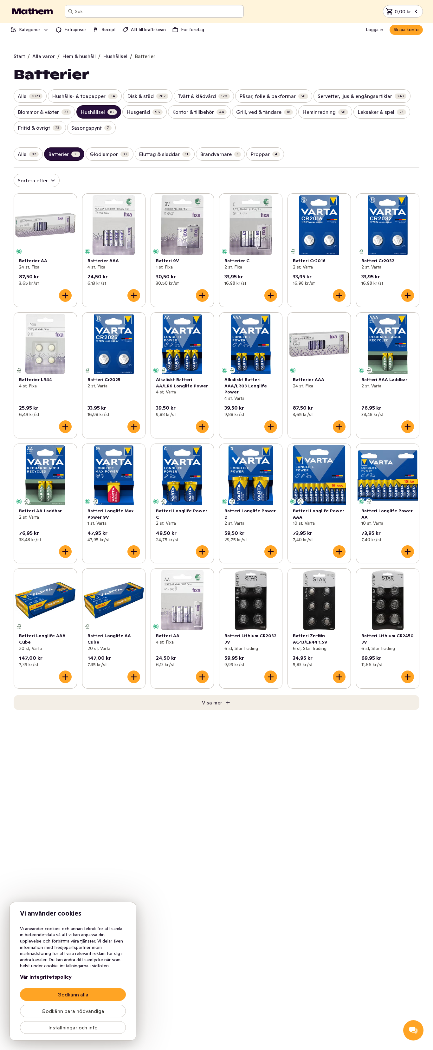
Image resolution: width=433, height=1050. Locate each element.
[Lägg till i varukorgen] (65, 295)
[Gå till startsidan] (32, 11)
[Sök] (71, 11)
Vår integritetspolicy (46, 977)
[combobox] (158, 11)
